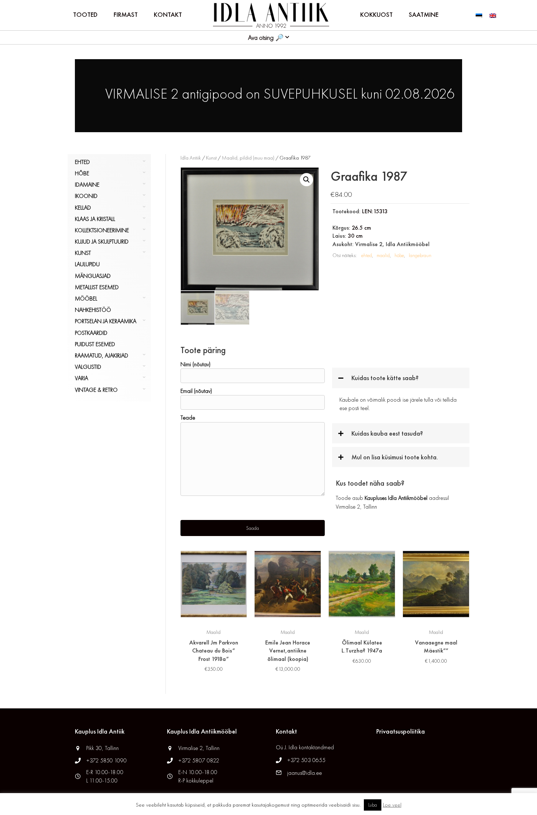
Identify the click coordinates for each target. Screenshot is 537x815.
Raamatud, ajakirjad (101, 355)
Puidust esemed (95, 344)
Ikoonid (86, 196)
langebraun (420, 255)
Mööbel (86, 298)
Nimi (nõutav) (195, 364)
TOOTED (85, 14)
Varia (81, 378)
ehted (366, 255)
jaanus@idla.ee (304, 773)
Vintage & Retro (96, 390)
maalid (383, 255)
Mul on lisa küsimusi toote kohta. (394, 457)
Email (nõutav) (196, 391)
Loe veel (392, 804)
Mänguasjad (93, 276)
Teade (187, 417)
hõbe (399, 255)
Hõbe (82, 173)
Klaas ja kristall (95, 219)
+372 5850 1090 (107, 760)
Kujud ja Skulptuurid (102, 241)
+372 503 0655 (306, 760)
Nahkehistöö (93, 310)
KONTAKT (168, 14)
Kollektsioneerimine (102, 230)
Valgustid (88, 367)
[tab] (400, 378)
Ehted (82, 162)
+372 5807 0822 (198, 760)
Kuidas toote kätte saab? (385, 378)
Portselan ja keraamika (105, 321)
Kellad (83, 207)
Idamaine (87, 184)
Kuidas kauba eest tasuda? (387, 433)
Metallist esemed (97, 287)
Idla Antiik (190, 157)
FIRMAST (126, 14)
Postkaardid (91, 333)
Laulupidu (87, 264)
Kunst (83, 253)
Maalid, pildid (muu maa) (248, 157)
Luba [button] (372, 805)
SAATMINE (423, 14)
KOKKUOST (376, 14)
